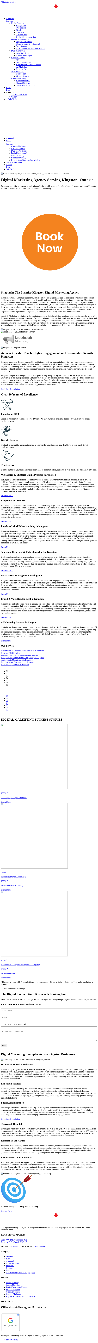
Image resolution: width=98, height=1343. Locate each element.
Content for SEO (23, 81)
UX (17, 60)
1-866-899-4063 (39, 1246)
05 (7, 705)
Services (9, 21)
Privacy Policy (12, 1340)
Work (8, 88)
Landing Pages (22, 69)
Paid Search (21, 74)
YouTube (20, 32)
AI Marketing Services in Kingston (15, 664)
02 (7, 698)
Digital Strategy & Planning (22, 39)
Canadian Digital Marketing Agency (20, 1272)
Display (19, 30)
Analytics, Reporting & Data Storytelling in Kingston (22, 658)
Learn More (6, 496)
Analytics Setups (23, 53)
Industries (10, 1266)
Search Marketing (18, 71)
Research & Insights (24, 55)
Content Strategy (23, 83)
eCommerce (21, 28)
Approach (10, 19)
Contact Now (6, 1211)
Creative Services (18, 58)
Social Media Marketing (26, 37)
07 (7, 710)
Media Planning (17, 23)
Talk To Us (12, 99)
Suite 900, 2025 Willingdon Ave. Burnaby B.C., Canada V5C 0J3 (14, 1241)
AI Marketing (21, 67)
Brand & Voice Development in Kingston (17, 662)
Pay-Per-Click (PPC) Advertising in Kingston (19, 655)
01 (7, 696)
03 (7, 700)
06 (7, 707)
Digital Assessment (24, 42)
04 (7, 703)
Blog (8, 90)
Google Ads (21, 25)
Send (4, 1046)
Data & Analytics (18, 51)
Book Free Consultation (10, 389)
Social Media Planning (25, 85)
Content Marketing (18, 78)
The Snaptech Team (19, 94)
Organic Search (22, 76)
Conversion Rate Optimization (28, 65)
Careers (14, 97)
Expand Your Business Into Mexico (30, 48)
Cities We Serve (12, 1263)
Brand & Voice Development (28, 44)
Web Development (23, 62)
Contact (9, 1268)
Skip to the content (8, 2)
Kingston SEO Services (10, 653)
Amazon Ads (21, 35)
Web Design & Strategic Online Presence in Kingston (22, 651)
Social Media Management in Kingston (17, 660)
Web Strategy (21, 46)
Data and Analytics (19, 151)
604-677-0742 (15, 1246)
